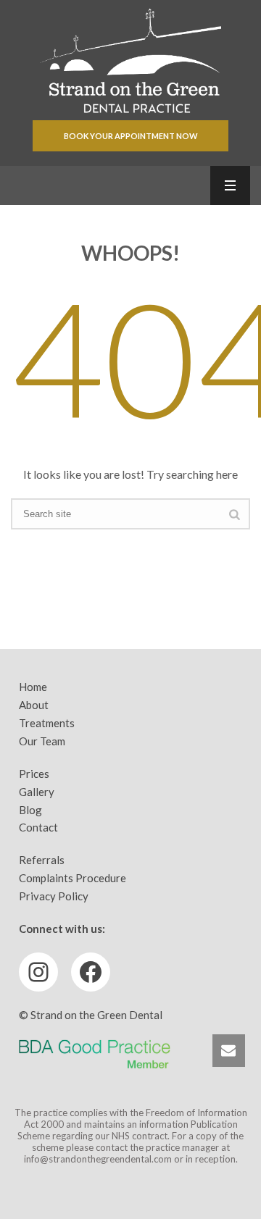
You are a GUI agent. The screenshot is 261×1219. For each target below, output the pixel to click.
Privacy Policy (53, 895)
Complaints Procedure (72, 877)
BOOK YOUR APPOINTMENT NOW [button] (131, 136)
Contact (38, 827)
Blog (30, 809)
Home (33, 686)
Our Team (42, 740)
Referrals (42, 859)
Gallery (36, 791)
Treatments (47, 722)
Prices (34, 773)
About (34, 704)
